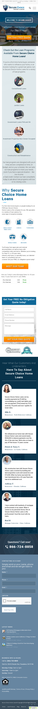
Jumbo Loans (19, 105)
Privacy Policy (30, 689)
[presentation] (17, 601)
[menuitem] (29, 8)
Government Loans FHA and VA (19, 122)
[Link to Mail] (34, 704)
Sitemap (12, 689)
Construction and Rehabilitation (19, 155)
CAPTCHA (5, 595)
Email (4, 587)
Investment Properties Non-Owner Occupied (19, 139)
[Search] (29, 8)
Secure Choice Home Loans (9, 702)
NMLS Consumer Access (20, 677)
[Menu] (33, 8)
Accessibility (5, 691)
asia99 (4, 689)
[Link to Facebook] (28, 704)
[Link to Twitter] (31, 704)
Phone (5, 580)
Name (4, 572)
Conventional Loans (19, 89)
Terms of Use (20, 689)
